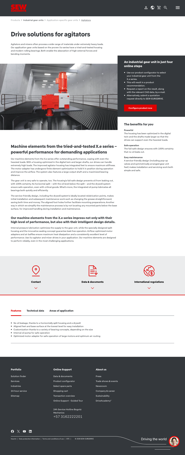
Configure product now (140, 108)
